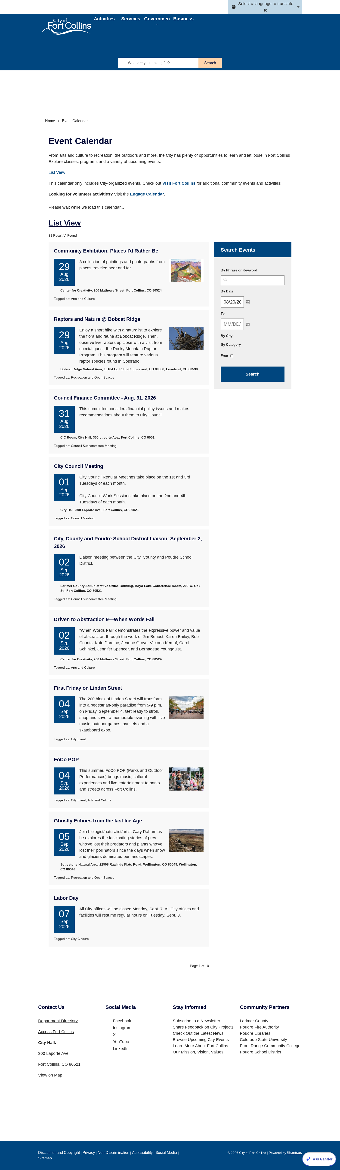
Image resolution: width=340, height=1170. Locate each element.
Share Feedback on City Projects (203, 1027)
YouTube (121, 1041)
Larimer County (254, 1021)
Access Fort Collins (56, 1031)
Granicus (294, 1153)
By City (226, 336)
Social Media (166, 1153)
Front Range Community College (270, 1046)
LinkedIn (121, 1048)
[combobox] (265, 7)
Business (183, 18)
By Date (238, 291)
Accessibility (142, 1153)
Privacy (89, 1153)
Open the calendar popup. (247, 301)
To (234, 313)
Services (130, 18)
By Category (231, 344)
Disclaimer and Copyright (59, 1153)
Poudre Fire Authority (259, 1027)
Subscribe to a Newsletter (196, 1021)
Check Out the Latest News (198, 1033)
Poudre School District (260, 1052)
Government (157, 20)
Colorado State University (263, 1039)
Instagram (122, 1028)
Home (50, 121)
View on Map (50, 1075)
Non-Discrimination (113, 1153)
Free (224, 356)
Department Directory (58, 1021)
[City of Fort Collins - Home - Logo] (66, 26)
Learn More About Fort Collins (200, 1046)
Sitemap (45, 1158)
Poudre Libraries (255, 1033)
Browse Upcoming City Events (201, 1039)
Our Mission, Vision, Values (198, 1052)
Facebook (122, 1021)
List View (57, 172)
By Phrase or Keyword (239, 270)
